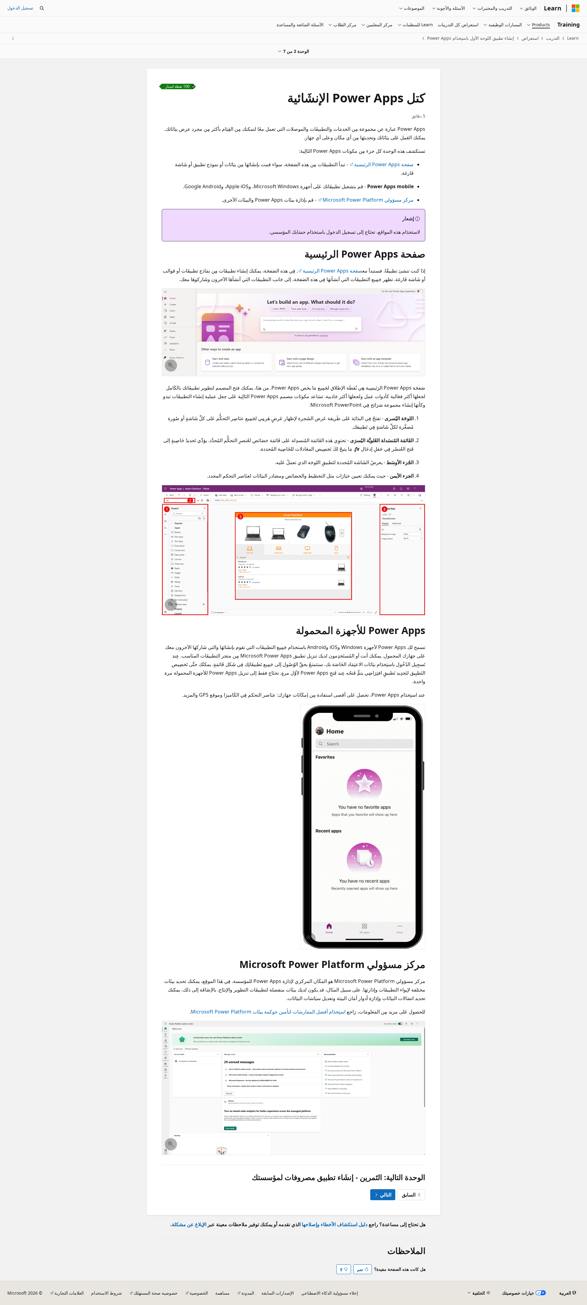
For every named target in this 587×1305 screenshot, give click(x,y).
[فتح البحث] (42, 8)
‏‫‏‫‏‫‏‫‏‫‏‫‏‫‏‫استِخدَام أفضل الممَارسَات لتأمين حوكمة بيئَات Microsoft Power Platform (268, 1011)
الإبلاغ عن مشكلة (189, 1224)
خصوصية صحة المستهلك (156, 1293)
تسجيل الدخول (20, 8)
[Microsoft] (576, 8)
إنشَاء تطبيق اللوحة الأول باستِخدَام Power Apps (470, 38)
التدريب (552, 38)
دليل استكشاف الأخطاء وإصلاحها (334, 1224)
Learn (573, 38)
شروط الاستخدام (106, 1293)
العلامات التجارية (69, 1293)
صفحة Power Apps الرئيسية (384, 164)
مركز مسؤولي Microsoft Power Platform (368, 199)
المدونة (247, 1293)
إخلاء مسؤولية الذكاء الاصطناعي (329, 1293)
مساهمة (222, 1293)
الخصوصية (199, 1293)
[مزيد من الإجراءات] (12, 38)
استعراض (530, 38)
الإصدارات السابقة (277, 1293)
